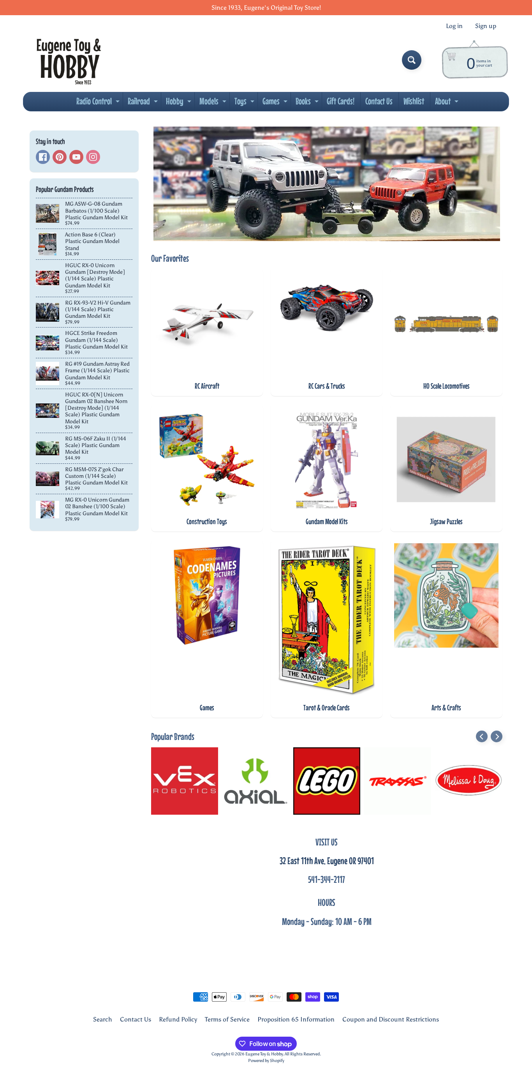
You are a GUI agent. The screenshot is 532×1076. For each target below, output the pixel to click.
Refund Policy (178, 1019)
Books (308, 103)
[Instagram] (93, 157)
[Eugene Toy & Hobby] (69, 60)
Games (275, 103)
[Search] (411, 60)
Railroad (144, 103)
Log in (454, 26)
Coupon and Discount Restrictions (390, 1019)
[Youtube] (76, 157)
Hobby (179, 103)
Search (102, 1019)
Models (213, 103)
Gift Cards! (340, 101)
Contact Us (379, 101)
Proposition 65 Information (296, 1019)
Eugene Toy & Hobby (264, 1054)
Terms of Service (227, 1019)
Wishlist (413, 101)
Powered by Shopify (266, 1060)
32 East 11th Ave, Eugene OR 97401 (327, 860)
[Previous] (482, 736)
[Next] (496, 736)
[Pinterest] (60, 157)
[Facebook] (43, 157)
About (447, 103)
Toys (245, 103)
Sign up (485, 26)
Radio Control (99, 103)
